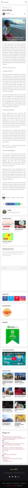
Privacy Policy (15, 483)
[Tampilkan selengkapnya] (22, 204)
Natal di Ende (5, 229)
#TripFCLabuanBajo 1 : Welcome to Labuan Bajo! (7, 382)
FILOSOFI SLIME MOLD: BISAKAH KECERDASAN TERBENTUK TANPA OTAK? (13, 439)
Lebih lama (23, 268)
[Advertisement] (12, 280)
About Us (9, 483)
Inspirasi (12, 197)
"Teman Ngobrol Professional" (9, 454)
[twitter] (12, 477)
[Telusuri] (26, 2)
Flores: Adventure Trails (6, 397)
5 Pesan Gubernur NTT (19, 410)
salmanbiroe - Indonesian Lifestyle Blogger (12, 447)
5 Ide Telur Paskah (7, 241)
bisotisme (19, 485)
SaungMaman (5, 457)
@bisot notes (5, 442)
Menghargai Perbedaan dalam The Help (19, 424)
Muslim (22, 197)
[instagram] (18, 477)
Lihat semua (23, 218)
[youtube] (15, 477)
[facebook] (9, 477)
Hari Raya (9, 7)
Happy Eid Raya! (19, 229)
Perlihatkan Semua (7, 461)
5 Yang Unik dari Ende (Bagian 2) (6, 424)
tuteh (4, 199)
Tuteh (9, 210)
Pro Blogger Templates (11, 485)
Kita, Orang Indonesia (20, 396)
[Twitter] (16, 204)
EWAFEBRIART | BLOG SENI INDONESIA (12, 436)
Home (3, 483)
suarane (4, 453)
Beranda (4, 7)
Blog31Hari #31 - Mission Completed (19, 382)
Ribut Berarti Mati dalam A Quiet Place (7, 410)
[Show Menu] (2, 2)
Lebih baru (4, 268)
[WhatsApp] (19, 204)
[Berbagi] (24, 14)
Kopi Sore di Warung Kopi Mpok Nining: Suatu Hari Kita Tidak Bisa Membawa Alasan (13, 444)
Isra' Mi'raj (17, 197)
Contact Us (23, 483)
